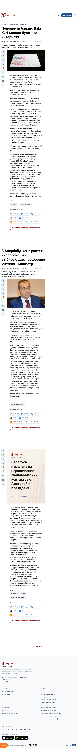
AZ (70, 745)
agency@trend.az (7, 682)
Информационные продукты (11, 713)
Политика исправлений (48, 702)
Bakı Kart (13, 204)
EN (67, 745)
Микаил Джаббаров (17, 404)
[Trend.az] (8, 15)
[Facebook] (8, 729)
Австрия (13, 593)
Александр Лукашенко (18, 597)
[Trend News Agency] (7, 664)
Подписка (5, 710)
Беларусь (23, 593)
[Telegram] (20, 729)
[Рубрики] (75, 15)
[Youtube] (16, 729)
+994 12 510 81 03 (7, 679)
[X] (12, 729)
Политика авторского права (49, 716)
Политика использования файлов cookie (53, 719)
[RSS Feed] (29, 729)
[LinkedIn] (25, 729)
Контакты (44, 697)
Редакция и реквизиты (48, 694)
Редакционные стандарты (49, 700)
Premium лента (7, 694)
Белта (20, 527)
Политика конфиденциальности (51, 713)
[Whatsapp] (4, 729)
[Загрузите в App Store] (8, 738)
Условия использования (48, 710)
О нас (42, 691)
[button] (3, 52)
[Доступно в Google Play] (21, 738)
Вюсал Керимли (25, 204)
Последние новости (8, 691)
